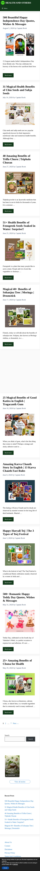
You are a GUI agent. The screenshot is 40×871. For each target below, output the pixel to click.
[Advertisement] (20, 371)
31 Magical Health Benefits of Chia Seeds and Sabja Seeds (19, 90)
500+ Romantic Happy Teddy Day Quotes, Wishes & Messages (19, 597)
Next (16, 723)
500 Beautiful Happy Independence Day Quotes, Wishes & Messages (19, 21)
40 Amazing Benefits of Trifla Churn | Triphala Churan (17, 159)
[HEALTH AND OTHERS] (3, 3)
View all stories (20, 782)
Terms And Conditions (13, 856)
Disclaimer (8, 849)
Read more (8, 75)
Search (7, 735)
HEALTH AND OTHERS (18, 2)
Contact (7, 846)
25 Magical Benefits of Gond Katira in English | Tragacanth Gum (20, 401)
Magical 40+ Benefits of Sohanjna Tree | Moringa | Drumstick (18, 292)
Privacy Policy (10, 853)
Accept (5, 868)
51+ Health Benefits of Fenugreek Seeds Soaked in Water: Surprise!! (19, 226)
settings (15, 864)
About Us (8, 842)
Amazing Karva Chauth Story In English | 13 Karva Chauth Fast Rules (19, 467)
